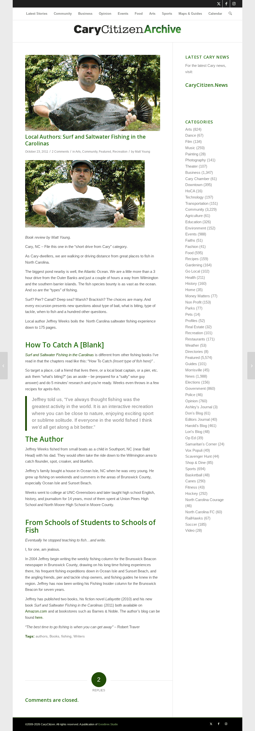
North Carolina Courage (204, 500)
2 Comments (60, 151)
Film (188, 141)
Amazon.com (36, 611)
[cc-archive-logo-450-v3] (127, 31)
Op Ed (190, 438)
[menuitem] (37, 13)
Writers (79, 636)
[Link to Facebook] (226, 3)
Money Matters (197, 296)
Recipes (192, 259)
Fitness (191, 487)
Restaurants (195, 339)
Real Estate (194, 327)
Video (189, 530)
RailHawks (194, 518)
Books (54, 636)
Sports (190, 469)
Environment (195, 228)
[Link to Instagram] (234, 3)
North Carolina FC (200, 512)
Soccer (191, 524)
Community (89, 151)
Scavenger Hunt (198, 456)
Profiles (191, 320)
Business (192, 172)
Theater (191, 166)
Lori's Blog (193, 431)
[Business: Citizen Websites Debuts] (251, 365)
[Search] (228, 13)
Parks (190, 308)
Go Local (192, 271)
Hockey (191, 493)
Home (190, 290)
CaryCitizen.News (206, 85)
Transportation (196, 203)
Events (191, 234)
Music (190, 148)
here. (39, 617)
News (190, 376)
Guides (191, 364)
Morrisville (193, 370)
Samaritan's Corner (201, 444)
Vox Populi (193, 450)
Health (190, 277)
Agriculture (194, 215)
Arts (78, 151)
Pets (189, 314)
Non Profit (193, 302)
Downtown (193, 185)
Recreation (120, 151)
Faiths (190, 240)
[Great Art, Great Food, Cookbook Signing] (4, 365)
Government (195, 388)
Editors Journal (197, 419)
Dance (190, 135)
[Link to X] (218, 3)
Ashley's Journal (198, 407)
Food (189, 253)
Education (193, 222)
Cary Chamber (197, 179)
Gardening (193, 265)
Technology (194, 197)
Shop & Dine (195, 462)
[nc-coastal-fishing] (92, 93)
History (191, 283)
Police (190, 395)
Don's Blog (194, 413)
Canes (190, 481)
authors (42, 636)
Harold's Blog (196, 425)
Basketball (193, 475)
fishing (66, 636)
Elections (192, 382)
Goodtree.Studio (108, 724)
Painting (191, 154)
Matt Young (142, 151)
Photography (195, 160)
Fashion (191, 246)
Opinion (191, 401)
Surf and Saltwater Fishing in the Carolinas (59, 355)
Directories (194, 351)
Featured (105, 151)
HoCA (190, 191)
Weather (192, 345)
